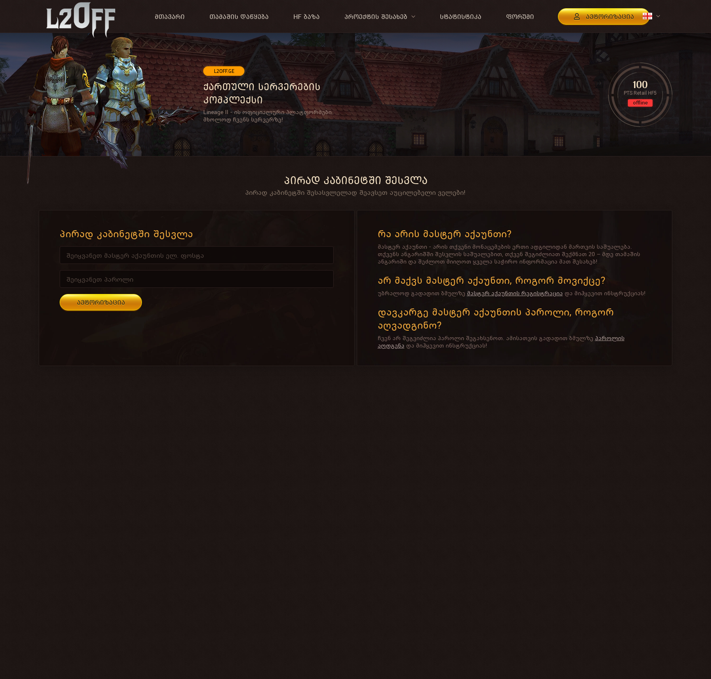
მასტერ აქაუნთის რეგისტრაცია (515, 293)
